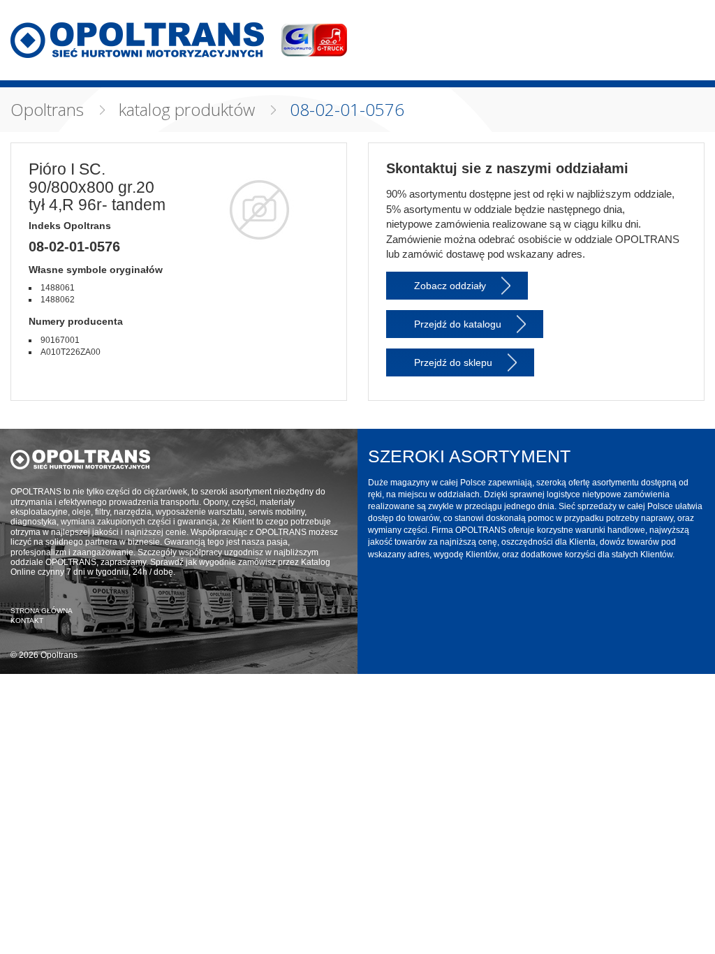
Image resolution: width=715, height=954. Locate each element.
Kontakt (26, 620)
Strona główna (41, 611)
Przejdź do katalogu (457, 324)
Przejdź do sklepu (453, 362)
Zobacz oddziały (450, 285)
